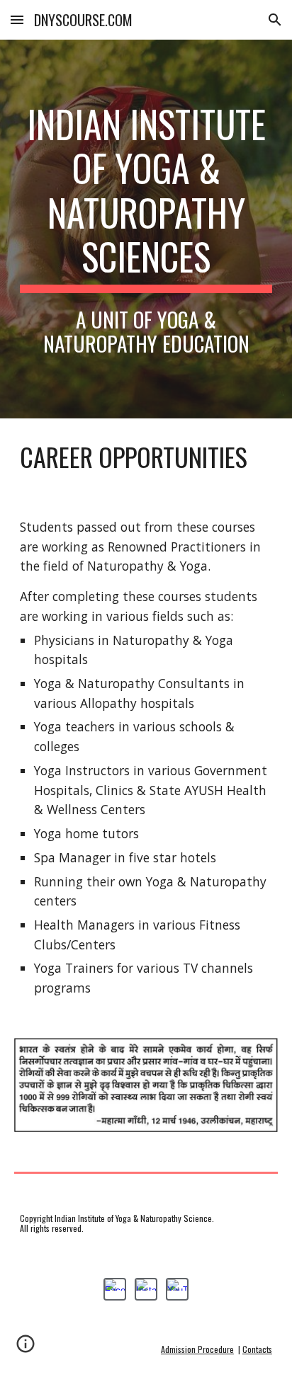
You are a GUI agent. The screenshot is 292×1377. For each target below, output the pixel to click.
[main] (146, 229)
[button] (17, 19)
